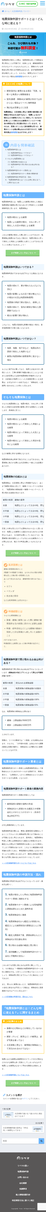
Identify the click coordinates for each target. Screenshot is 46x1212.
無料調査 (14, 132)
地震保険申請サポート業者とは (19, 170)
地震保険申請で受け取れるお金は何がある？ (25, 166)
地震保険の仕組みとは (19, 162)
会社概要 (23, 1183)
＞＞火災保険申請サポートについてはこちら (19, 863)
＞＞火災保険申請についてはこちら (15, 1075)
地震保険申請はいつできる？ (21, 153)
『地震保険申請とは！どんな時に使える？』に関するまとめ (24, 181)
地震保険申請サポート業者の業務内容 (24, 174)
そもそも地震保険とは (15, 159)
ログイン (25, 1099)
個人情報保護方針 (23, 1195)
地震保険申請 (23, 1171)
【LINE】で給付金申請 (27, 4)
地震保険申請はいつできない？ (22, 155)
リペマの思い (23, 1166)
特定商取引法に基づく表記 (23, 1200)
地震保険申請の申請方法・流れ (19, 177)
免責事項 (23, 1189)
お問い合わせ (23, 1177)
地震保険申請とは (14, 150)
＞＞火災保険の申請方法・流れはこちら (17, 997)
